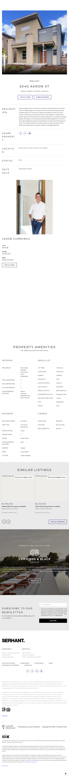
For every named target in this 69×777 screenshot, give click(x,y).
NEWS (51, 663)
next (8, 522)
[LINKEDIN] (36, 671)
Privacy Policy (59, 615)
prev (4, 522)
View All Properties (58, 522)
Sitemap (4, 716)
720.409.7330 (6, 254)
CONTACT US (28, 665)
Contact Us (34, 581)
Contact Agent (25, 97)
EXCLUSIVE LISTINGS (8, 663)
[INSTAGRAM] (32, 671)
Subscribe (53, 620)
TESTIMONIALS (39, 663)
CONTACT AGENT (9, 265)
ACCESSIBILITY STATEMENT (10, 665)
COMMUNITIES (24, 663)
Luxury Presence (33, 727)
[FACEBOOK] (27, 671)
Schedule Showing (42, 97)
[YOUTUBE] (41, 671)
